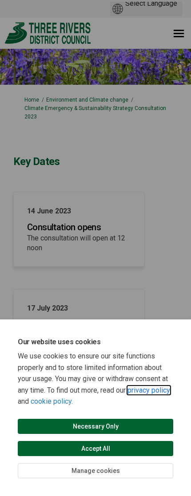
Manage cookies (96, 470)
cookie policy (51, 401)
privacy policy (148, 390)
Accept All (95, 448)
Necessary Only (96, 426)
